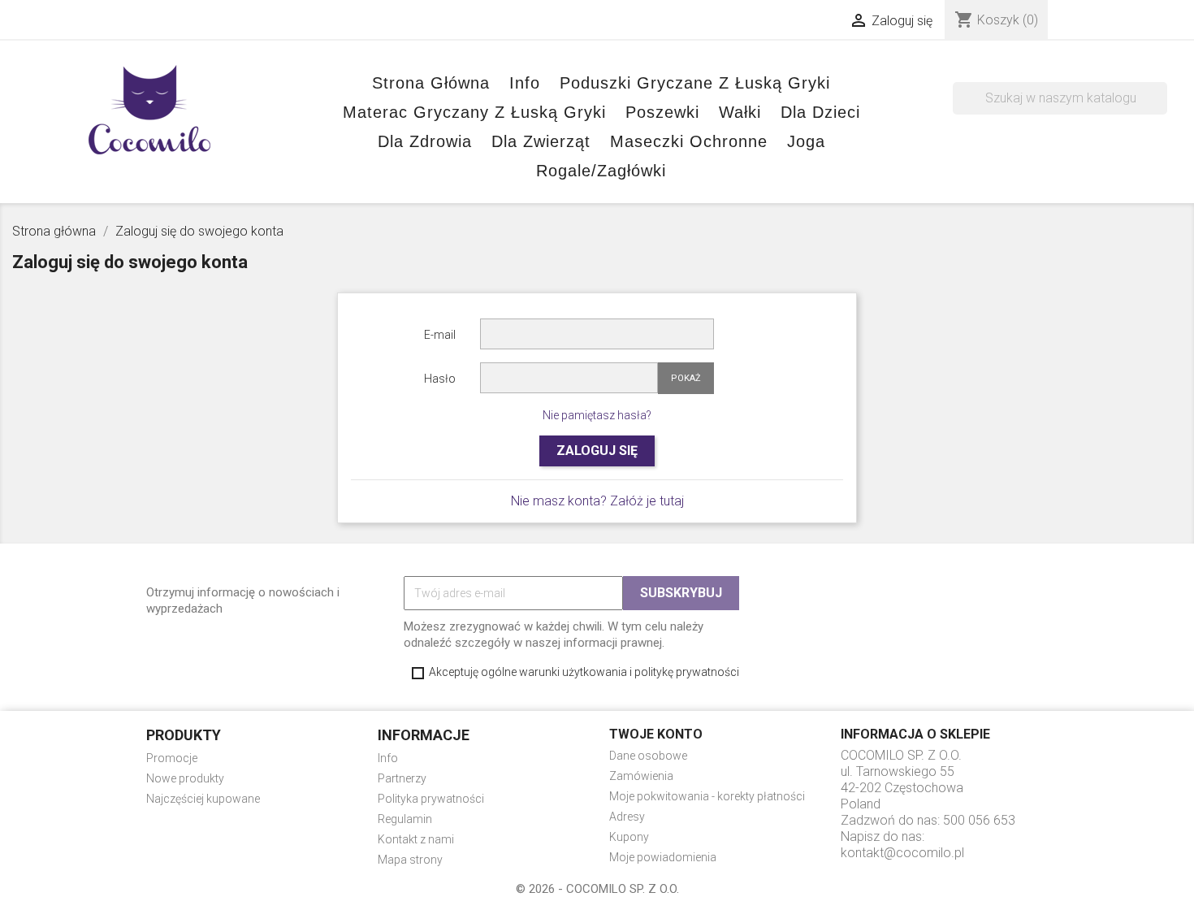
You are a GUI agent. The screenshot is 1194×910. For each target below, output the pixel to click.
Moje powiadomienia (662, 857)
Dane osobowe (648, 755)
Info (388, 758)
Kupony (629, 836)
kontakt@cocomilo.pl (902, 852)
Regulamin (405, 819)
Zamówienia (641, 775)
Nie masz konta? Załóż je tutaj (597, 501)
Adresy (627, 816)
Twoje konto (656, 734)
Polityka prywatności (431, 798)
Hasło (440, 378)
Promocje (171, 758)
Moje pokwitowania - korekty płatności (707, 796)
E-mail (440, 334)
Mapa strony (410, 859)
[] (1161, 109)
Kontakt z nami (416, 839)
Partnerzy (402, 778)
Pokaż (686, 378)
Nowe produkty (185, 778)
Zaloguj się (597, 450)
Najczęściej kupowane (203, 798)
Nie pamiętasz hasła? (597, 415)
